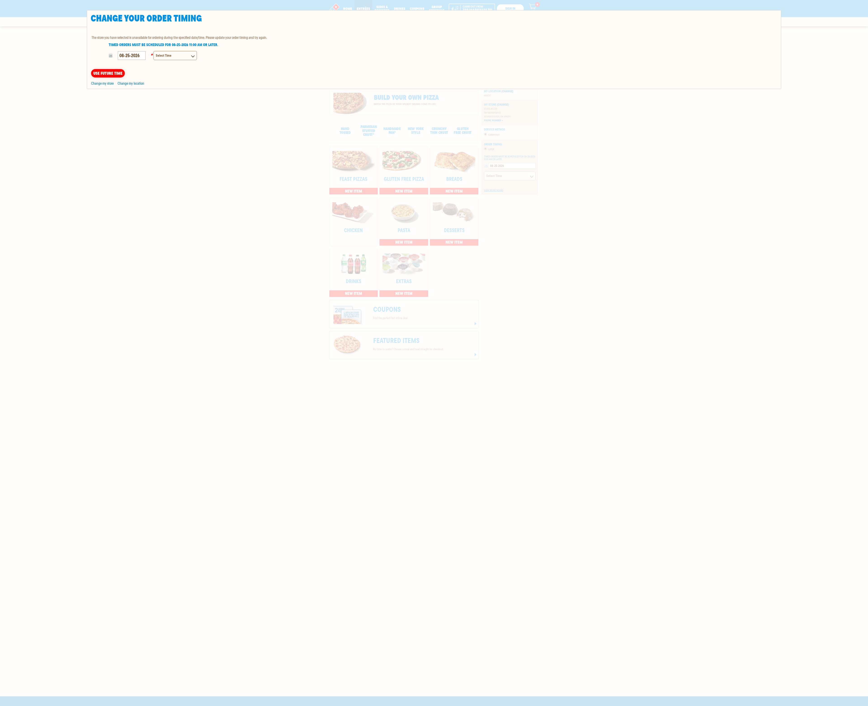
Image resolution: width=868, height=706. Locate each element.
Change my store (102, 83)
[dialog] (434, 49)
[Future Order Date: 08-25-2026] (111, 55)
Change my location (131, 83)
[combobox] (175, 55)
